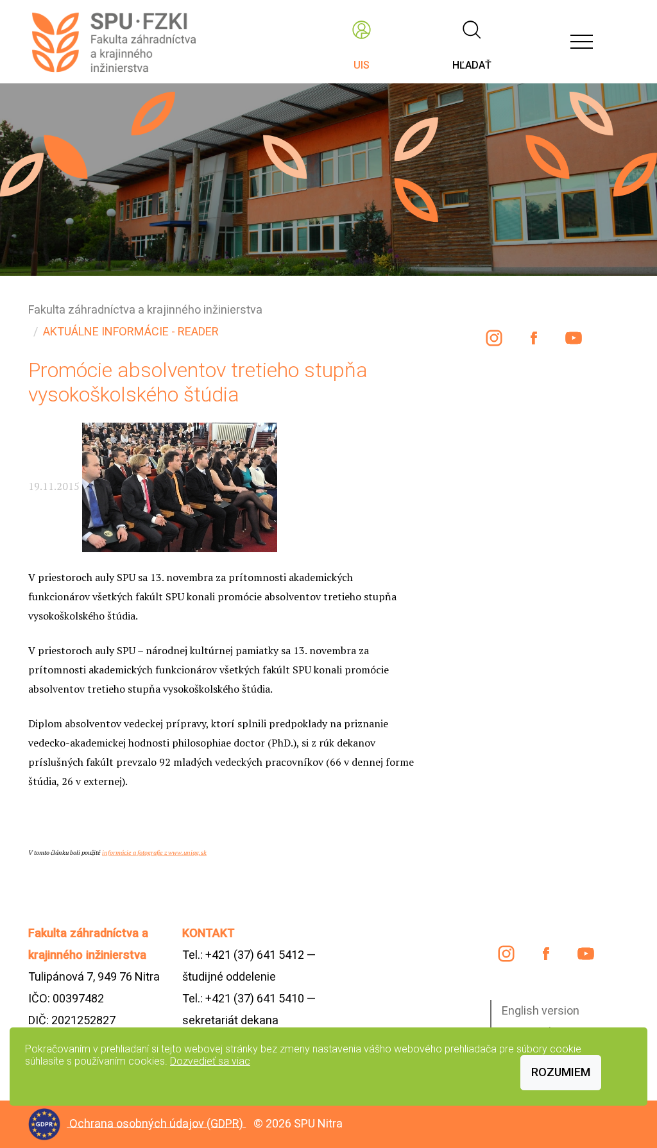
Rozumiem (560, 1072)
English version (540, 1010)
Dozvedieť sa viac (210, 1061)
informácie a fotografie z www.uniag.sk (154, 852)
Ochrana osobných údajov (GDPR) (157, 1122)
